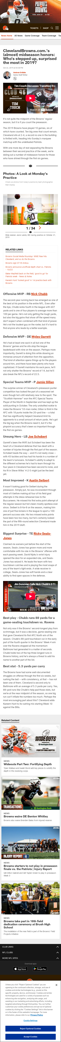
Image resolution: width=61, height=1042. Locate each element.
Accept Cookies (30, 1036)
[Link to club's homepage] (5, 26)
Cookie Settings (30, 1020)
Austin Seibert (39, 480)
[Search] (52, 28)
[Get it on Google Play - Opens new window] (40, 970)
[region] (30, 1011)
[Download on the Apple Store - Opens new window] (20, 969)
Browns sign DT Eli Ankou (17, 263)
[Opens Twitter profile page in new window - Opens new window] (15, 78)
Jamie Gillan (45, 382)
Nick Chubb (39, 294)
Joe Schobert (37, 436)
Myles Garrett (41, 336)
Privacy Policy (36, 1015)
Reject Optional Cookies (30, 1028)
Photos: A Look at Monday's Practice (25, 175)
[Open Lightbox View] (30, 216)
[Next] (39, 227)
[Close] (56, 985)
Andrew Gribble (19, 72)
